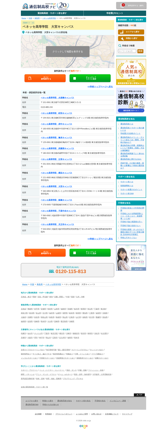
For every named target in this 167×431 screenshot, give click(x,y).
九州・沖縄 (80, 297)
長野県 (65, 313)
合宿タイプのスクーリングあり (33, 350)
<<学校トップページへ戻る (100, 86)
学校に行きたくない (128, 238)
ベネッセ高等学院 (49, 18)
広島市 (55, 338)
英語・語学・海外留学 (82, 374)
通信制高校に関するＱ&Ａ (131, 159)
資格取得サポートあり (84, 358)
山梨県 (58, 313)
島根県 (58, 317)
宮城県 (43, 309)
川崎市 (68, 333)
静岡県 (78, 313)
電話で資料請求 (71, 270)
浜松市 (96, 333)
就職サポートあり (102, 358)
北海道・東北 (26, 297)
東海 (51, 297)
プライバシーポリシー (63, 414)
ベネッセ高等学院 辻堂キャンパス (56, 159)
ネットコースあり (97, 350)
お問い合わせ (96, 414)
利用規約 (48, 414)
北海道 (23, 309)
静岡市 (90, 333)
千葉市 (46, 333)
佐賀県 (30, 321)
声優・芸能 (82, 370)
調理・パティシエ (27, 374)
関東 (34, 297)
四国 (72, 297)
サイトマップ (127, 414)
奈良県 (36, 317)
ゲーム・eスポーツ (65, 374)
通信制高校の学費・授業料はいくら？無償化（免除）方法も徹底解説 (132, 147)
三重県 (91, 313)
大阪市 (30, 338)
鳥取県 (37, 18)
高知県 (105, 317)
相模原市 (76, 333)
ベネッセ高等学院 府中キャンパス (56, 124)
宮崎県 (56, 321)
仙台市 (30, 333)
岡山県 (65, 317)
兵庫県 (30, 317)
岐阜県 (71, 313)
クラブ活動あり (97, 354)
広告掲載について (112, 414)
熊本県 (43, 321)
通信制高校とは (126, 124)
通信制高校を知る (64, 401)
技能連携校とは (126, 186)
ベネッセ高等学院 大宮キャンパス (72, 18)
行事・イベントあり (82, 354)
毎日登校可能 (51, 350)
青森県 (30, 309)
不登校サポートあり (47, 358)
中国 (30, 18)
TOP (140, 395)
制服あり (69, 354)
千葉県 (96, 309)
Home (24, 18)
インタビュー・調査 (118, 401)
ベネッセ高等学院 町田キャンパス (56, 113)
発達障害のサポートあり (65, 358)
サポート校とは (126, 182)
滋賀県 (98, 313)
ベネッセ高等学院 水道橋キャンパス (57, 97)
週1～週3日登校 (64, 350)
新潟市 (83, 333)
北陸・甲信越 (43, 297)
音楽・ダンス (71, 370)
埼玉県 (90, 309)
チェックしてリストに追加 (91, 78)
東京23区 (54, 333)
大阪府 (23, 317)
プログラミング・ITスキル (73, 379)
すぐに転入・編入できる (42, 354)
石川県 (45, 313)
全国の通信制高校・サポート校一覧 (34, 387)
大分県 (50, 321)
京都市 (23, 338)
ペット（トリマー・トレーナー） (52, 370)
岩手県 (36, 309)
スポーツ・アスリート (29, 370)
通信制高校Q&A (31, 404)
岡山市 (48, 338)
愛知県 (85, 313)
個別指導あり (26, 354)
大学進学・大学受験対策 (102, 374)
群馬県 (83, 309)
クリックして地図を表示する (67, 51)
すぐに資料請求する (46, 78)
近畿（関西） (59, 297)
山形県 (56, 309)
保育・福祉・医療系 (53, 379)
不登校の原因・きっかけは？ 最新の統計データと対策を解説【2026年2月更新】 (132, 231)
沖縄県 (71, 321)
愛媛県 (98, 317)
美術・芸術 (40, 379)
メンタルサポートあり (29, 358)
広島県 (71, 317)
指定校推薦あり (59, 354)
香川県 (91, 317)
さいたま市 (38, 333)
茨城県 (70, 309)
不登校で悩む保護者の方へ (131, 222)
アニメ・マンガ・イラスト (46, 374)
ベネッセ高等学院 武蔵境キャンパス (57, 148)
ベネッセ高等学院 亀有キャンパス (56, 137)
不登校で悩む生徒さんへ (130, 226)
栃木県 (76, 309)
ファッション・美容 (95, 370)
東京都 (103, 309)
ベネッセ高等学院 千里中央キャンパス (58, 211)
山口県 (78, 317)
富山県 (38, 313)
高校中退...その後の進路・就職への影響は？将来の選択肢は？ (132, 165)
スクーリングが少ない (79, 350)
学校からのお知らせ (50, 404)
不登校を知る (100, 401)
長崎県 (36, 321)
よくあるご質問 (82, 414)
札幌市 (23, 333)
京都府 (105, 313)
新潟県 (31, 313)
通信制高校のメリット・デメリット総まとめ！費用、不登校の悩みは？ (132, 139)
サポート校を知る (83, 401)
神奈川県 (24, 313)
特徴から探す (132, 38)
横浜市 (61, 333)
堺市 (36, 338)
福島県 (63, 309)
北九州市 (62, 338)
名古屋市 (104, 333)
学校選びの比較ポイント (130, 133)
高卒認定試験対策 (27, 379)
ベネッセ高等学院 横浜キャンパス (56, 173)
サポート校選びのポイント (131, 189)
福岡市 (70, 338)
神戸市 (41, 338)
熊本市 (76, 338)
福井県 (51, 313)
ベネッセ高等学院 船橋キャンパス (56, 200)
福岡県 (23, 321)
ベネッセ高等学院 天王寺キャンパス (57, 224)
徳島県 (85, 317)
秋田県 (50, 309)
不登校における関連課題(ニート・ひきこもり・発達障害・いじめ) (131, 216)
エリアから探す (133, 32)
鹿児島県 (64, 321)
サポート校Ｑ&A (127, 193)
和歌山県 (44, 317)
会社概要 (38, 414)
